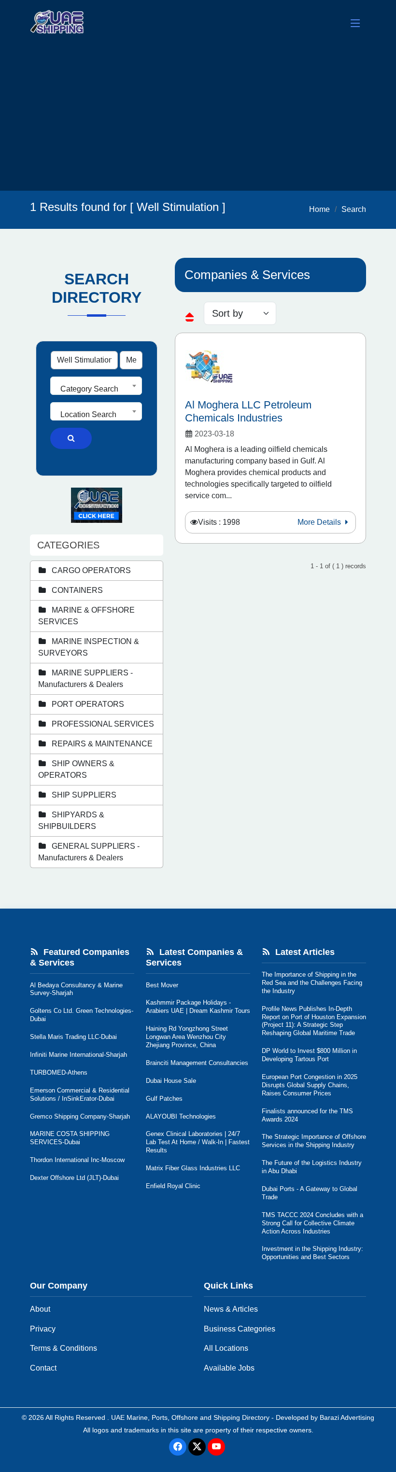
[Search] (71, 438)
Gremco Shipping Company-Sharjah (80, 1116)
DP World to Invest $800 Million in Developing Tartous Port (309, 1055)
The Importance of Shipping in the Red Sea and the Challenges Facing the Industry (312, 983)
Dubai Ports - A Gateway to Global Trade (309, 1193)
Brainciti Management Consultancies (197, 1062)
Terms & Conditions (63, 1348)
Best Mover (162, 985)
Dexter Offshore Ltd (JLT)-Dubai (74, 1177)
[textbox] (96, 389)
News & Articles (231, 1309)
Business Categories (239, 1329)
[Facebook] (177, 1447)
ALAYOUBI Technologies (181, 1116)
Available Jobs (229, 1368)
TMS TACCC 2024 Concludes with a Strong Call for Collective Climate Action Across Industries (312, 1223)
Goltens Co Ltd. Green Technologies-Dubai (81, 1015)
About (40, 1309)
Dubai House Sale (171, 1080)
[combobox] (96, 386)
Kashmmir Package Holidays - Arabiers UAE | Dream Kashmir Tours (198, 1006)
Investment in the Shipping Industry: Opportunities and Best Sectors (312, 1253)
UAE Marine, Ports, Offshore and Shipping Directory (190, 1417)
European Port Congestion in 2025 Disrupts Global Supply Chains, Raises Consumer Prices (309, 1085)
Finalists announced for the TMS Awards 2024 (307, 1115)
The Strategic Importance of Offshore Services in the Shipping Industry (314, 1141)
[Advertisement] (198, 118)
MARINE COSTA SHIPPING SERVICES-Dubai (70, 1138)
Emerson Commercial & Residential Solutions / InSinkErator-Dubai (79, 1094)
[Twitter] (197, 1447)
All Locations (226, 1348)
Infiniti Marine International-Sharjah (78, 1054)
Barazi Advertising (347, 1417)
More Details (320, 522)
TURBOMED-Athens (58, 1072)
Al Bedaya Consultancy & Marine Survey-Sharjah (76, 989)
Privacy (43, 1329)
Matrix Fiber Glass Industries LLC (193, 1168)
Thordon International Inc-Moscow (77, 1160)
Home (319, 209)
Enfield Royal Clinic (173, 1186)
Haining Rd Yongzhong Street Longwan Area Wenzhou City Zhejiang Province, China (187, 1037)
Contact (43, 1368)
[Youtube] (216, 1447)
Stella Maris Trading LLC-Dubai (73, 1036)
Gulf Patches (164, 1098)
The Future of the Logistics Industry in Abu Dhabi (312, 1167)
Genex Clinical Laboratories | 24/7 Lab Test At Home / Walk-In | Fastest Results (198, 1142)
